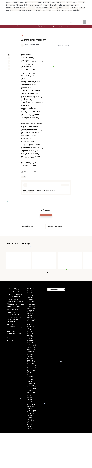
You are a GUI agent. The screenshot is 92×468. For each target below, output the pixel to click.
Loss (71, 5)
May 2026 (29, 294)
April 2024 (30, 337)
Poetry (24, 26)
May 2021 (29, 399)
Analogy (22, 2)
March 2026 (30, 297)
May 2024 (29, 335)
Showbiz (43, 10)
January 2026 (30, 301)
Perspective (64, 7)
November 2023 (31, 346)
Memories (9, 7)
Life (60, 5)
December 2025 (31, 303)
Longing (66, 5)
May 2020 (29, 415)
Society (48, 10)
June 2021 (30, 397)
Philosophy (74, 8)
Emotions (81, 2)
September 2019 (31, 419)
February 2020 (31, 417)
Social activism (14, 256)
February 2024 (31, 340)
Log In (68, 26)
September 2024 (31, 328)
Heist (35, 256)
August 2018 (30, 421)
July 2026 (29, 290)
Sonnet (54, 10)
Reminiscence (30, 10)
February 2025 (31, 319)
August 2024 (30, 329)
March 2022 (30, 381)
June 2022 (30, 376)
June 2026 (30, 292)
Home (9, 26)
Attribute (38, 2)
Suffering (63, 10)
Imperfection (64, 256)
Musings (16, 7)
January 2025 (30, 321)
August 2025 (30, 310)
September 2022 (31, 371)
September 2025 (31, 308)
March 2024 (30, 338)
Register (60, 26)
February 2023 (31, 362)
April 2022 (30, 380)
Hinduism (38, 5)
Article (16, 26)
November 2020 (31, 410)
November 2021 (31, 388)
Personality (54, 8)
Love (77, 5)
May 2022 (29, 378)
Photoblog (82, 7)
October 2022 (31, 369)
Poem (22, 35)
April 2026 (30, 295)
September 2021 (31, 392)
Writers (32, 26)
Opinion (32, 7)
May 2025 (29, 315)
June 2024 (30, 333)
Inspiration (53, 5)
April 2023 (30, 358)
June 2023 (30, 355)
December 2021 (31, 387)
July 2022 (29, 374)
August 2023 (30, 351)
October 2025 (31, 306)
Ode (27, 7)
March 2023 (30, 360)
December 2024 (31, 322)
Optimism (38, 7)
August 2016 (30, 426)
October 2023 (31, 347)
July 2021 (29, 396)
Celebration (60, 2)
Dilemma (75, 2)
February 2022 (31, 383)
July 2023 (29, 353)
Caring (53, 2)
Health (31, 5)
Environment (10, 5)
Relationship (20, 10)
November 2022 (31, 367)
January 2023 (30, 363)
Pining (7, 10)
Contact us (41, 26)
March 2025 (30, 317)
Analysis (29, 2)
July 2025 (29, 312)
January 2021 (30, 406)
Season (38, 10)
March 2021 (30, 403)
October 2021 (30, 390)
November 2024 (31, 324)
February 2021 (31, 405)
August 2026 (30, 288)
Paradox (45, 8)
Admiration (9, 2)
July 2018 (29, 422)
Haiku (26, 5)
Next (48, 272)
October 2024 (31, 326)
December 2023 (31, 344)
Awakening (46, 2)
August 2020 (30, 413)
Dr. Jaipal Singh (34, 44)
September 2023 (31, 349)
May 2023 (29, 356)
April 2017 (29, 424)
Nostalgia (22, 7)
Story (58, 10)
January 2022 (30, 385)
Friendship (19, 5)
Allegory (15, 2)
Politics (12, 10)
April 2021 (29, 401)
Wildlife (76, 10)
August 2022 (30, 372)
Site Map (51, 26)
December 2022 (31, 365)
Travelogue (69, 10)
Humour (46, 5)
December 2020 (31, 408)
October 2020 (31, 412)
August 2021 (30, 394)
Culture (69, 2)
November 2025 (31, 304)
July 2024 (29, 331)
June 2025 (30, 313)
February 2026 (31, 299)
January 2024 (30, 342)
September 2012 (31, 428)
